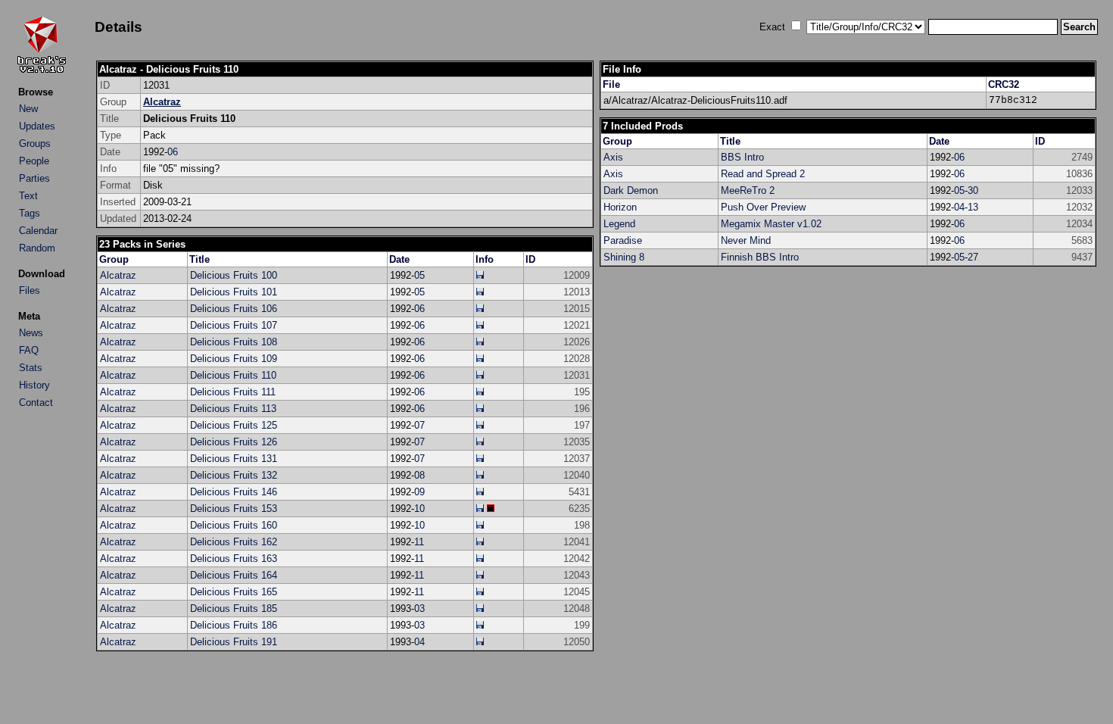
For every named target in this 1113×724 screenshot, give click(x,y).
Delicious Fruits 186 (233, 625)
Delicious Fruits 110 (233, 375)
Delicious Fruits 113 (233, 408)
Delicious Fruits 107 (233, 325)
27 (973, 257)
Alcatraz (162, 102)
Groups (35, 143)
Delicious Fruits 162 (233, 542)
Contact (36, 402)
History (34, 385)
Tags (29, 213)
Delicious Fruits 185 (233, 608)
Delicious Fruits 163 (233, 558)
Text (28, 195)
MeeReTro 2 (748, 190)
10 (419, 508)
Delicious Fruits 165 (233, 592)
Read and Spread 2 (763, 173)
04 (419, 642)
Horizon (620, 207)
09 (419, 492)
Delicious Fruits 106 (233, 308)
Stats (30, 367)
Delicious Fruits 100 (233, 275)
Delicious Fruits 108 (233, 342)
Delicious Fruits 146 (233, 492)
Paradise (622, 240)
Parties (34, 178)
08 (419, 475)
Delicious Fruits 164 (233, 575)
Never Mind (746, 240)
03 (419, 608)
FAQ (29, 350)
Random (37, 248)
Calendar (38, 230)
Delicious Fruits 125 (233, 425)
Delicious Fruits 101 (233, 292)
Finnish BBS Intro (760, 257)
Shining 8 (623, 257)
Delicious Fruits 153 (233, 508)
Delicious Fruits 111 (233, 392)
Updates (37, 126)
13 (973, 207)
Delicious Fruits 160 (233, 525)
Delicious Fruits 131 (233, 458)
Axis (613, 157)
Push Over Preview (763, 207)
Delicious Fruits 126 (233, 442)
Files (29, 290)
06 (172, 152)
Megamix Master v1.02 (771, 223)
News (31, 333)
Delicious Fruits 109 (233, 358)
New (28, 108)
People (34, 161)
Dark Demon (630, 190)
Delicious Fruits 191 (233, 642)
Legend (619, 223)
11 (419, 542)
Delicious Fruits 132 (233, 475)
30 (973, 190)
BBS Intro (742, 157)
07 (419, 425)
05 (419, 275)
